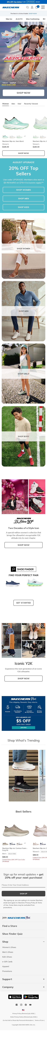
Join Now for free (34, 13)
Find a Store (9, 926)
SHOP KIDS (23, 207)
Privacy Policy (30, 903)
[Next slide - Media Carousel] (42, 773)
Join (4, 917)
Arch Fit (19, 19)
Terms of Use (39, 1020)
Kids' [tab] (19, 104)
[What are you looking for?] (27, 7)
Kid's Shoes (7, 957)
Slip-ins (9, 19)
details (38, 2)
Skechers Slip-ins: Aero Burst (13, 141)
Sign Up (23, 893)
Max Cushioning (32, 19)
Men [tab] (13, 104)
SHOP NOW (23, 545)
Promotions (7, 971)
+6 (25, 843)
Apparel (5, 966)
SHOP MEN (23, 198)
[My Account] (32, 7)
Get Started (23, 602)
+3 (25, 136)
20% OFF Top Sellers (14, 2)
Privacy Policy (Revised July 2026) (23, 1013)
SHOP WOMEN (23, 190)
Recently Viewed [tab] (31, 104)
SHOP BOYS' (23, 436)
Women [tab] (5, 104)
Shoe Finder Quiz (12, 933)
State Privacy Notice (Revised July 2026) (23, 1017)
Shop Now (23, 92)
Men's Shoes (7, 952)
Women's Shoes (9, 947)
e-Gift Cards (7, 961)
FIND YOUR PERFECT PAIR (23, 575)
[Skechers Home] (10, 7)
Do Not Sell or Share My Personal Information (18, 1020)
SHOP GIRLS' (23, 374)
